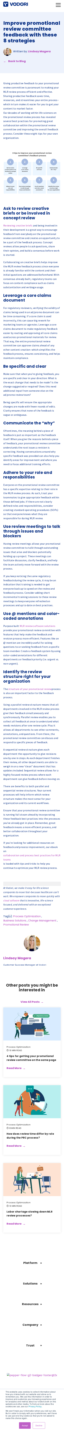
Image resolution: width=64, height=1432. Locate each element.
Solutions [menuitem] (30, 1283)
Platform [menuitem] (30, 1263)
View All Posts (30, 1002)
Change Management (42, 920)
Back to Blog (17, 61)
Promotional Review (16, 924)
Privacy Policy (35, 1406)
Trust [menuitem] (30, 1345)
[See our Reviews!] (32, 1376)
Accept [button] (25, 1425)
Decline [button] (38, 1425)
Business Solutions (14, 920)
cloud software (11, 900)
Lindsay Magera (39, 51)
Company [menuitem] (30, 1325)
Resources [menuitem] (30, 1304)
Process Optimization (27, 916)
